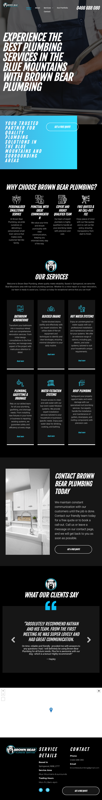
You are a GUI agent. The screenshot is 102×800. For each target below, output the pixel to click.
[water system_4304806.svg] (20, 386)
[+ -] (51, 712)
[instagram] (48, 790)
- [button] (3, 694)
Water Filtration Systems (51, 393)
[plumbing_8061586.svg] (81, 311)
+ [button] (3, 690)
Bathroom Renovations (20, 318)
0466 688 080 (88, 8)
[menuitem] (29, 8)
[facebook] (41, 790)
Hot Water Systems (81, 316)
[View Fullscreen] (3, 699)
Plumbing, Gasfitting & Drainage (20, 394)
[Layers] (99, 690)
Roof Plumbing (82, 391)
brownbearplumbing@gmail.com (84, 768)
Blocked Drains (51, 316)
